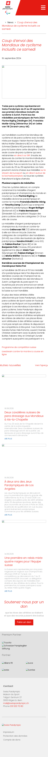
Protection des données (15, 736)
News (10, 23)
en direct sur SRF (22, 156)
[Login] (20, 747)
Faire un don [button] (24, 622)
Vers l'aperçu (41, 365)
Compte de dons (11, 740)
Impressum (8, 732)
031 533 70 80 (16, 706)
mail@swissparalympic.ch (16, 703)
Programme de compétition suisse (19, 347)
